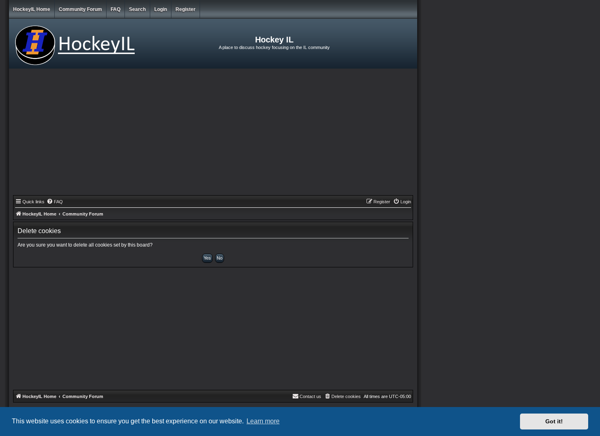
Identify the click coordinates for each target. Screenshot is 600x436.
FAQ (115, 9)
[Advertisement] (213, 134)
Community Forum (80, 9)
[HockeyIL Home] (77, 44)
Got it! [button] (554, 421)
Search (137, 9)
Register (186, 9)
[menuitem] (55, 202)
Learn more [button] (263, 421)
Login (160, 9)
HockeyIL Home (31, 9)
